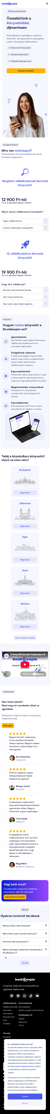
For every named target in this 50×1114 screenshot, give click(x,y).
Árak (5, 1020)
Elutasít (25, 1103)
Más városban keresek (25, 638)
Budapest (7, 1037)
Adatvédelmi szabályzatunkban (22, 1066)
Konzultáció (8, 1013)
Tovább (25, 963)
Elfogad (25, 1096)
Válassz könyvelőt (26, 71)
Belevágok (7, 725)
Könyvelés (7, 1010)
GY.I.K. (21, 1025)
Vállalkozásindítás (10, 1007)
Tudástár (6, 1023)
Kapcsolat (23, 1022)
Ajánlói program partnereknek (31, 1010)
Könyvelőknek (24, 1007)
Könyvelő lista (8, 1017)
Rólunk (21, 1019)
